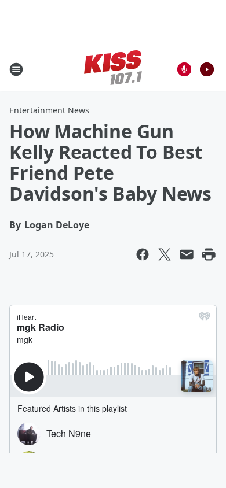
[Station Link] (113, 69)
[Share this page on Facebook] (142, 254)
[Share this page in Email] (186, 254)
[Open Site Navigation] (16, 69)
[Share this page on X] (164, 254)
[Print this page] (209, 254)
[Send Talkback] (184, 69)
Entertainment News (49, 110)
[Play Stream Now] (207, 69)
